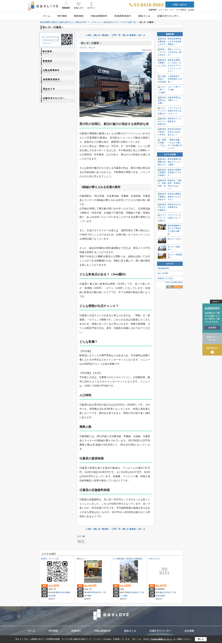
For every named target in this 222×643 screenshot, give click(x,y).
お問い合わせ (179, 4)
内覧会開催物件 (98, 16)
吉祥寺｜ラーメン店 (50, 559)
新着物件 (76, 630)
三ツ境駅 (123, 596)
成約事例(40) (163, 268)
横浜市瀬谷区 (132, 592)
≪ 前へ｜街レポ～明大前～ (98, 35)
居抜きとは (144, 16)
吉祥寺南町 (65, 592)
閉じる (201, 639)
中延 (168, 592)
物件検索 (62, 16)
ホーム (46, 16)
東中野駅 (88, 596)
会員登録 (212, 327)
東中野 (98, 592)
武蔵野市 (57, 592)
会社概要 (189, 630)
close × (216, 301)
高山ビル (81, 559)
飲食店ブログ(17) (165, 278)
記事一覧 (116, 35)
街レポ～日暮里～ (91, 43)
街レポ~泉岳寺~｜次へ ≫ (134, 35)
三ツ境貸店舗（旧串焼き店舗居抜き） (129, 559)
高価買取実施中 (122, 16)
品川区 (164, 592)
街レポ (92, 48)
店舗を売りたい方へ (168, 16)
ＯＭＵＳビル (154, 559)
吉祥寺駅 (52, 596)
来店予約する (212, 347)
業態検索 (79, 16)
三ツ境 (141, 592)
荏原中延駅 (160, 596)
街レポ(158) (163, 273)
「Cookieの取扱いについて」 (161, 639)
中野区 (92, 592)
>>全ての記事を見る (174, 282)
